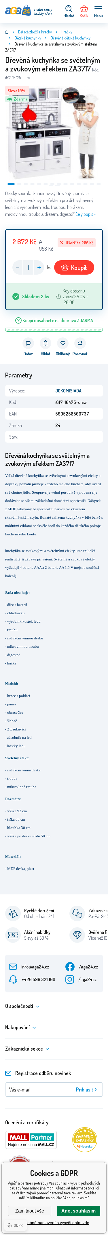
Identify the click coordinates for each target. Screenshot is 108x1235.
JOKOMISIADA (68, 391)
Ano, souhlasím (78, 1210)
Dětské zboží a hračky (35, 31)
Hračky (66, 31)
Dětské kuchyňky (28, 37)
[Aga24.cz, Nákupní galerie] (7, 32)
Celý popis (84, 214)
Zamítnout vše (29, 1210)
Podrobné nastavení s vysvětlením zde (54, 1222)
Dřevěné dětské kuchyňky (70, 37)
